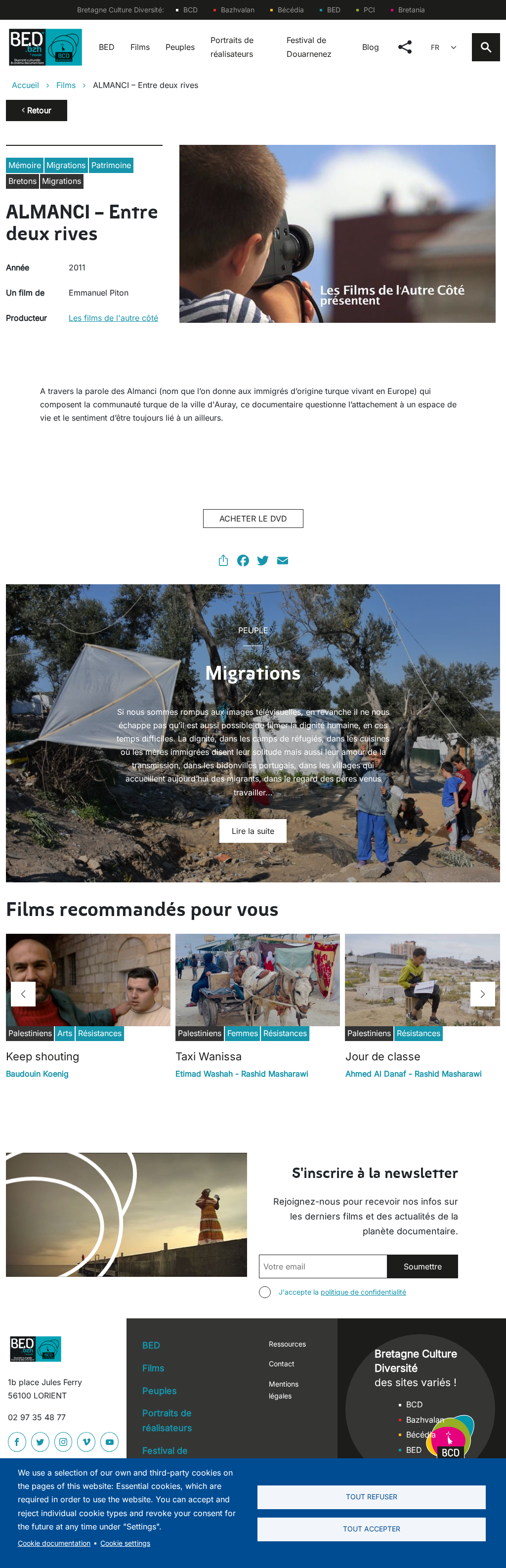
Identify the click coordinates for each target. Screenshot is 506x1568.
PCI (369, 9)
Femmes (242, 1033)
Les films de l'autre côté (113, 318)
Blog (370, 47)
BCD (190, 9)
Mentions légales (283, 1390)
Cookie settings (125, 1543)
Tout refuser (371, 1497)
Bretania (411, 9)
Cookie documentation (54, 1543)
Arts (64, 1033)
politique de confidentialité (363, 1292)
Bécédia (291, 9)
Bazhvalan (237, 9)
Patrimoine (111, 165)
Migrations (65, 165)
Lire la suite (253, 831)
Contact (282, 1363)
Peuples (180, 47)
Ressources (287, 1344)
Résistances (100, 1033)
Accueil (25, 85)
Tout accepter (371, 1529)
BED (333, 9)
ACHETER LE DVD (253, 518)
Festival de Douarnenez (309, 46)
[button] (23, 994)
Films (140, 47)
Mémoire (24, 165)
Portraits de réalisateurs (232, 46)
